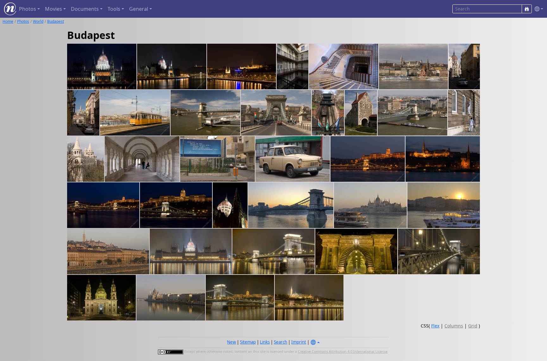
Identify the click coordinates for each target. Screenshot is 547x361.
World (38, 21)
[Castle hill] (241, 66)
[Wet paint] (464, 113)
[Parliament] (101, 66)
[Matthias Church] (309, 297)
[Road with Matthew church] (83, 113)
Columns (453, 326)
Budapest (55, 21)
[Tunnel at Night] (356, 251)
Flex (435, 326)
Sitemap (248, 342)
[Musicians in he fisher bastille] (142, 159)
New (231, 342)
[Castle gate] (361, 113)
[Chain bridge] (205, 113)
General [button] (138, 8)
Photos (23, 21)
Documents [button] (85, 8)
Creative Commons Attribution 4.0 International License (342, 351)
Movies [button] (53, 8)
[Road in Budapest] (464, 66)
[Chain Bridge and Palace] (240, 297)
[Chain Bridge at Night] (273, 251)
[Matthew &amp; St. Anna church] (413, 66)
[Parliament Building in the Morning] (170, 297)
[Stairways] (343, 66)
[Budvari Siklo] (328, 113)
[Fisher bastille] (85, 159)
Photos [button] (27, 8)
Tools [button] (114, 8)
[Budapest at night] (443, 159)
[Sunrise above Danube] (443, 205)
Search (280, 342)
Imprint (298, 342)
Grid (472, 326)
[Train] (135, 113)
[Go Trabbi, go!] (292, 159)
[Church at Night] (101, 297)
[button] (537, 9)
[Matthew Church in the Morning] (108, 251)
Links (265, 342)
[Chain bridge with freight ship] (412, 113)
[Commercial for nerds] (217, 159)
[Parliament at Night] (191, 251)
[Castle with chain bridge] (367, 159)
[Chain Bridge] (290, 205)
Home (8, 21)
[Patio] (292, 66)
